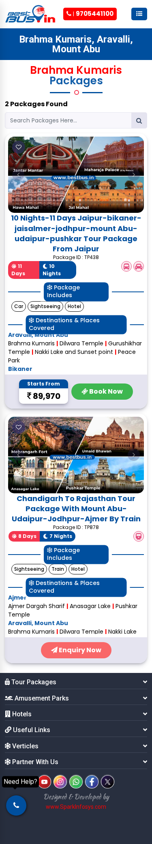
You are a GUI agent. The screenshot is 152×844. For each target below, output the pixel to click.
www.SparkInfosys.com (76, 806)
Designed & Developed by (76, 796)
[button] (18, 175)
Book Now (105, 391)
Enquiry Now (79, 650)
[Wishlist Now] (18, 147)
